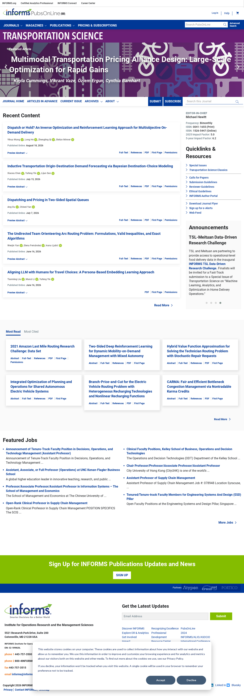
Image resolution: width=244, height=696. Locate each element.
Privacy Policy (175, 658)
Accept (160, 680)
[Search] (225, 24)
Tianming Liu (14, 279)
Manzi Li (30, 279)
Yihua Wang (13, 139)
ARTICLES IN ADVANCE (42, 101)
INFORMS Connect (67, 3)
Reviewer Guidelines (201, 186)
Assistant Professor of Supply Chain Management (161, 496)
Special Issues (198, 165)
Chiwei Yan (25, 207)
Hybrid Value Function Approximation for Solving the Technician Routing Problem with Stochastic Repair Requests (198, 369)
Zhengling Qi (44, 139)
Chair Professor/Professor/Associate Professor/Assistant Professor (173, 484)
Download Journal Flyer (203, 203)
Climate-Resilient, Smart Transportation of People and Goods (213, 265)
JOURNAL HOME (13, 101)
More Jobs (225, 541)
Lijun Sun (46, 173)
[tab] (206, 323)
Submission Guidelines (203, 182)
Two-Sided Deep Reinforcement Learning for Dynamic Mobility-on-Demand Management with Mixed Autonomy (120, 369)
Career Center (88, 3)
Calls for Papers (199, 177)
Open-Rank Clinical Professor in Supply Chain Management (46, 521)
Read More (161, 305)
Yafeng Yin (30, 173)
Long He (29, 139)
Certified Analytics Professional (37, 3)
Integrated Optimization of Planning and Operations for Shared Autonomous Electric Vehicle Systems (41, 405)
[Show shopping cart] (237, 13)
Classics (208, 169)
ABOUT (110, 101)
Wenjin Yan (13, 245)
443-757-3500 (23, 672)
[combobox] (203, 24)
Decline (191, 680)
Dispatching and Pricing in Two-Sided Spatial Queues (48, 200)
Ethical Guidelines (200, 191)
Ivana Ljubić (52, 245)
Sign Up (122, 593)
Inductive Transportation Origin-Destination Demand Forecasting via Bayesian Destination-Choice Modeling (90, 166)
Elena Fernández (32, 245)
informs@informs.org (25, 692)
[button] (13, 25)
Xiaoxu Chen (14, 173)
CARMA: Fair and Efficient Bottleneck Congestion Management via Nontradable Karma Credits (199, 405)
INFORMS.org (9, 3)
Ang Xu (11, 207)
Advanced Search (235, 24)
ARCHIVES (92, 101)
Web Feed (195, 212)
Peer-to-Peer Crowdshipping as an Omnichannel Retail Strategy (118, 59)
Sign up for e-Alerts (201, 208)
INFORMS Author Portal (203, 195)
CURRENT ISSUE (71, 101)
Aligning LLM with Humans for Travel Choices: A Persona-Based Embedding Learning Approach (80, 272)
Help (227, 13)
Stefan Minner (63, 139)
